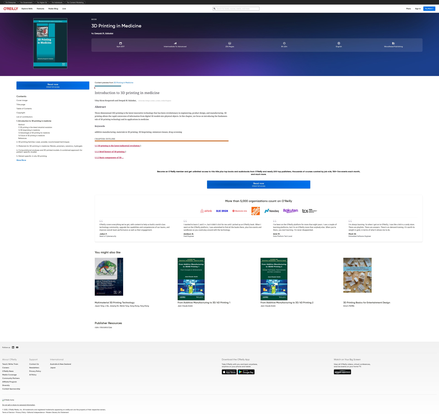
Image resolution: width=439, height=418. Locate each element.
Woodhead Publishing (393, 46)
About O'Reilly (9, 359)
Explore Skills (27, 8)
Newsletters (34, 367)
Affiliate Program (9, 382)
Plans (408, 8)
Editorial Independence (36, 412)
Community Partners (11, 378)
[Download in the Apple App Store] (229, 374)
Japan (53, 367)
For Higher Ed (42, 2)
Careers (5, 367)
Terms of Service (8, 412)
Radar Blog (53, 8)
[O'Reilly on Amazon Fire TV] (342, 374)
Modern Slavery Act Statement (57, 412)
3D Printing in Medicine (123, 82)
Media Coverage (9, 374)
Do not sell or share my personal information (18, 405)
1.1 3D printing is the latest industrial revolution (117, 145)
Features (40, 8)
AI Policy (32, 374)
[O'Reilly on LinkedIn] (13, 347)
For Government (26, 2)
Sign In (418, 8)
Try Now (428, 8)
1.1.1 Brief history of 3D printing (110, 151)
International (56, 359)
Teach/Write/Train (10, 364)
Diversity (6, 385)
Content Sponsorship (11, 389)
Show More (21, 160)
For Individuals (57, 2)
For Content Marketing (75, 2)
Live (64, 8)
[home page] (11, 8)
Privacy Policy (35, 371)
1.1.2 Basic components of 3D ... (109, 157)
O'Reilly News (7, 371)
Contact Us (34, 364)
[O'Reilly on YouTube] (17, 347)
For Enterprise (11, 2)
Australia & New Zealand (60, 364)
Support (33, 359)
